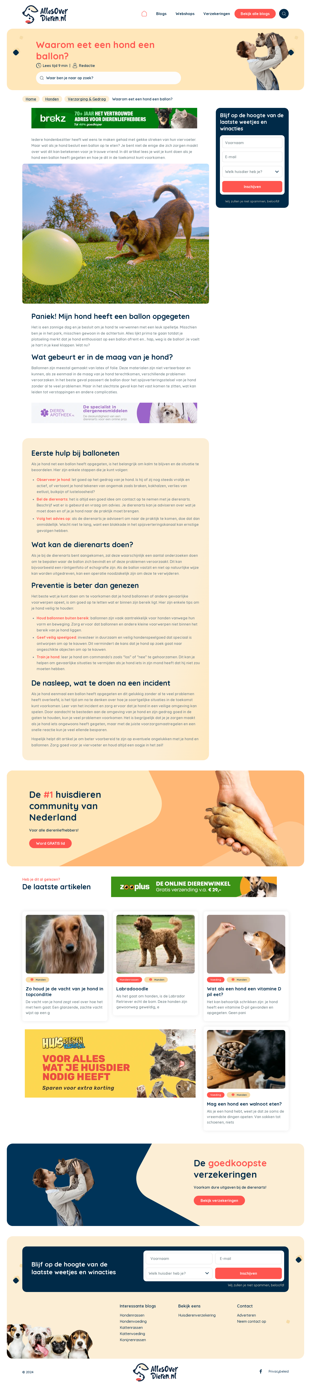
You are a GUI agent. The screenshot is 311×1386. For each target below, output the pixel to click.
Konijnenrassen (133, 1340)
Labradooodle (132, 989)
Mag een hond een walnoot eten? (244, 1104)
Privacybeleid (279, 1371)
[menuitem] (144, 14)
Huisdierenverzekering (197, 1315)
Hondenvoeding (133, 1321)
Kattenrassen (131, 1327)
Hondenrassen (132, 1315)
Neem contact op (251, 1321)
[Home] (144, 14)
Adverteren (246, 1315)
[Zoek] (284, 13)
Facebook (261, 1372)
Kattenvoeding (132, 1333)
